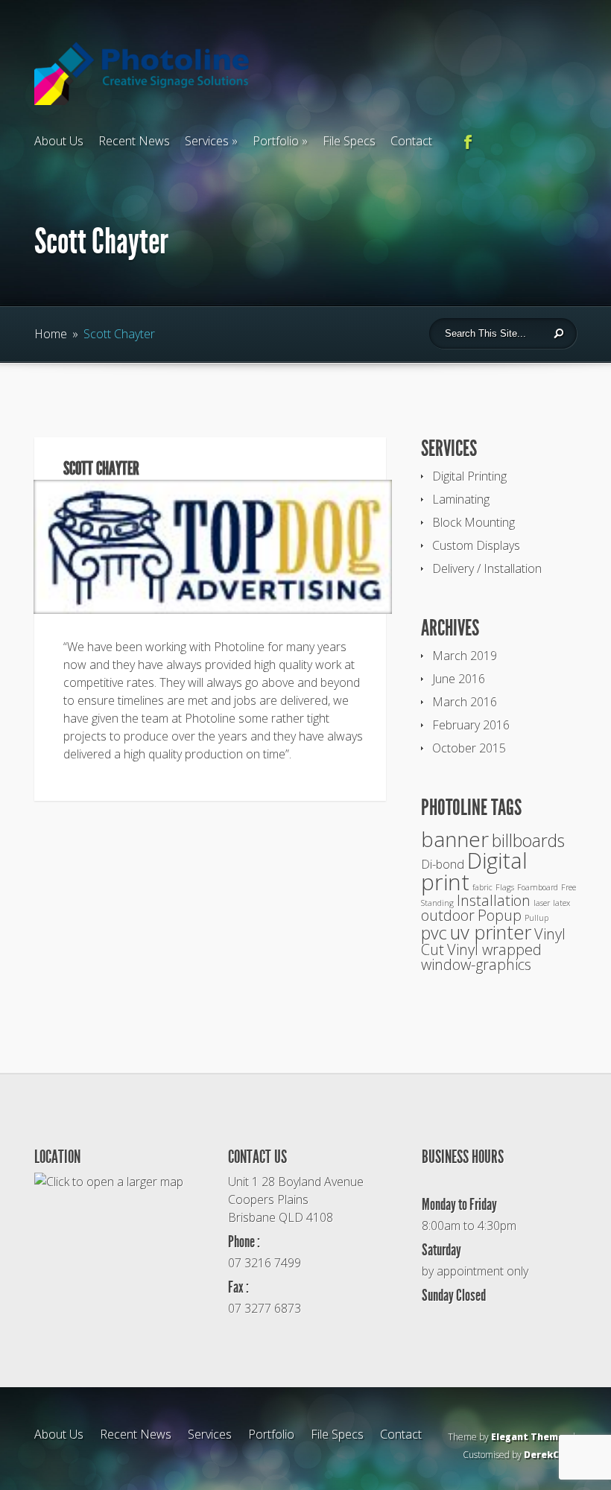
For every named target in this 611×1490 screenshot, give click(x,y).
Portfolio (280, 141)
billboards (528, 840)
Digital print (474, 871)
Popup (500, 915)
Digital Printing (469, 476)
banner (455, 839)
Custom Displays (476, 545)
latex (561, 903)
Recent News (134, 141)
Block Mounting (473, 522)
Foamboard (537, 887)
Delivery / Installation (487, 568)
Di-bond (442, 864)
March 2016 (464, 702)
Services (211, 141)
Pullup (536, 918)
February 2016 (471, 725)
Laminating (461, 499)
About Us (58, 141)
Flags (505, 887)
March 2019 (464, 655)
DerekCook (550, 1454)
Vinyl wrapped (494, 949)
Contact (411, 141)
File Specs (349, 141)
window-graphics (476, 964)
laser (542, 903)
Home (50, 334)
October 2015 (469, 748)
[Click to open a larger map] (108, 1181)
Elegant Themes (530, 1436)
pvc (434, 933)
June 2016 (458, 678)
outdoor (448, 915)
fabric (482, 887)
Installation (494, 900)
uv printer (490, 932)
